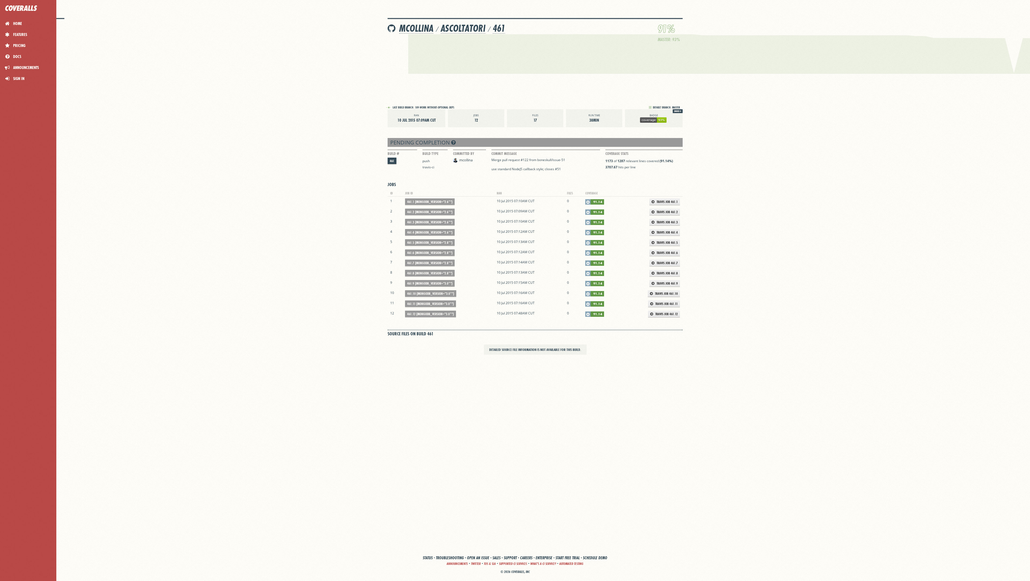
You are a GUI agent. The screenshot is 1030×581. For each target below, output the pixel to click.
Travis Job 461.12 (666, 314)
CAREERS (526, 558)
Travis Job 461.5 (667, 242)
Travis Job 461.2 (667, 212)
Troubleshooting (450, 558)
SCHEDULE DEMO (595, 558)
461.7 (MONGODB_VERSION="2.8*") (430, 263)
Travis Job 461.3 (667, 222)
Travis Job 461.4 (667, 232)
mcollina (416, 28)
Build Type (430, 153)
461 (499, 28)
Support (510, 558)
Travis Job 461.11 (666, 304)
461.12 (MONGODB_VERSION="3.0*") (430, 314)
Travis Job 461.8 (667, 273)
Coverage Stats (616, 153)
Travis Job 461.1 (667, 201)
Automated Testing (571, 563)
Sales (496, 558)
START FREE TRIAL (568, 558)
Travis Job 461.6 (667, 252)
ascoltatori (463, 28)
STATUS (428, 558)
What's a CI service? (543, 563)
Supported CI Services (513, 563)
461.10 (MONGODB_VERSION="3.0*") (430, 293)
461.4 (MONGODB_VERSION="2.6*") (430, 232)
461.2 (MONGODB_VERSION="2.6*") (430, 212)
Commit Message (504, 153)
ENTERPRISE (544, 558)
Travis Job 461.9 (667, 283)
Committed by (463, 153)
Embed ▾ (677, 111)
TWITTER (476, 563)
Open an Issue (478, 558)
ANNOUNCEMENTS (457, 563)
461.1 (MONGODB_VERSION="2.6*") (430, 201)
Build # (393, 153)
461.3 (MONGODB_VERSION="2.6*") (430, 222)
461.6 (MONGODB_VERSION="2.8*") (430, 252)
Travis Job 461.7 (667, 263)
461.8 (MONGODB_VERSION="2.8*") (430, 273)
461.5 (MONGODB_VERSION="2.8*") (430, 242)
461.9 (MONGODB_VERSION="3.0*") (430, 283)
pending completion (420, 142)
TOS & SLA (490, 563)
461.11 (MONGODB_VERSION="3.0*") (430, 304)
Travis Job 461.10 (666, 293)
